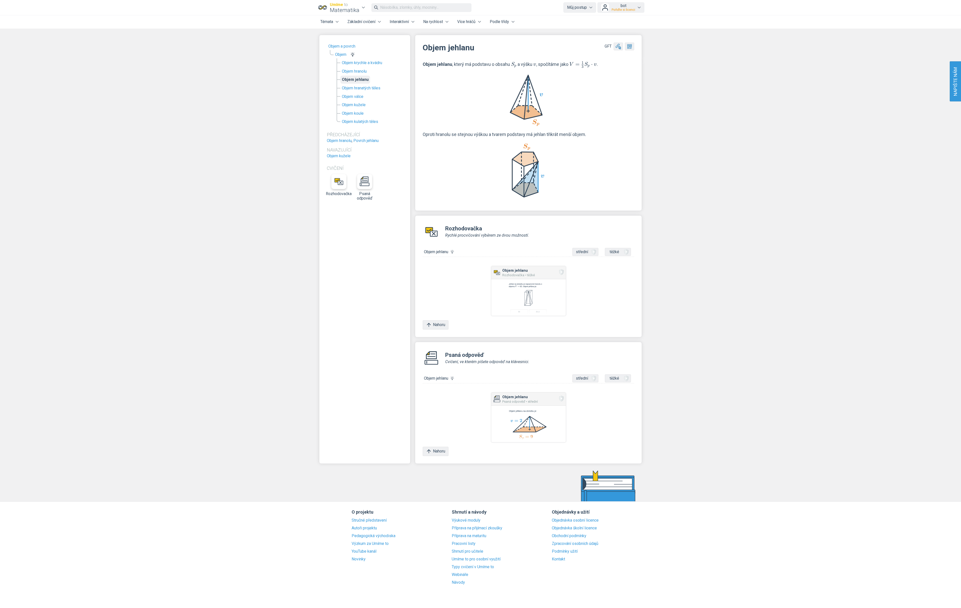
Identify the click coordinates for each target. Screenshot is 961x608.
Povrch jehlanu (366, 140)
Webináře (460, 574)
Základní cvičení (361, 21)
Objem (340, 54)
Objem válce (352, 96)
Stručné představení (369, 520)
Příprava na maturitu (469, 536)
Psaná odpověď (364, 196)
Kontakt (558, 559)
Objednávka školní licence (574, 528)
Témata (326, 21)
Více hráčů (466, 21)
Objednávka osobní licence (575, 520)
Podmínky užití (565, 551)
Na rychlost (433, 21)
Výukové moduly (466, 520)
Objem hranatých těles (361, 88)
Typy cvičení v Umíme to (473, 567)
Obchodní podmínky (569, 536)
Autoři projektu (364, 528)
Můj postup (577, 7)
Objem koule (353, 113)
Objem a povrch (341, 46)
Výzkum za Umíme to (370, 543)
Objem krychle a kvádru (362, 62)
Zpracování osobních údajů (575, 543)
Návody (458, 582)
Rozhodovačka (339, 193)
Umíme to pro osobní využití (476, 559)
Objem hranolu (354, 71)
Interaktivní (399, 21)
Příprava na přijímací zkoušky (477, 528)
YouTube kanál (364, 551)
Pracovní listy (463, 543)
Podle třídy (499, 21)
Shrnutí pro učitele (467, 551)
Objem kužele (354, 104)
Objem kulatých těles (360, 121)
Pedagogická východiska (373, 536)
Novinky (359, 559)
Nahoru (439, 324)
